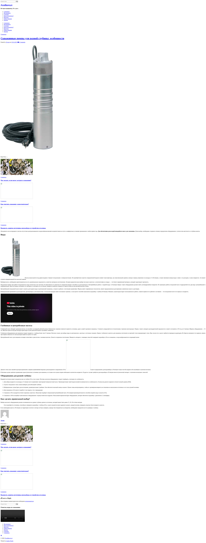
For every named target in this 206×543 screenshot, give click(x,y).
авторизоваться (29, 501)
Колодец (6, 17)
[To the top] (1, 535)
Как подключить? (9, 16)
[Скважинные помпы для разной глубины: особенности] (33, 154)
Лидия (7, 42)
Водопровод (7, 13)
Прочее (6, 20)
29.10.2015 (14, 42)
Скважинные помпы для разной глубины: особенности (32, 38)
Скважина (6, 11)
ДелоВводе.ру (6, 5)
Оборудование (8, 18)
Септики (6, 14)
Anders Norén (9, 541)
